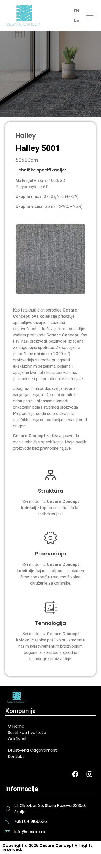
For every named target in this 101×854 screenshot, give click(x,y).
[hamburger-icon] (90, 15)
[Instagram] (89, 773)
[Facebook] (75, 773)
